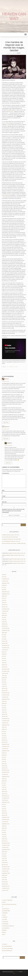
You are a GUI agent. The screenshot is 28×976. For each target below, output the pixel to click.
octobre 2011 (5, 800)
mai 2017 (4, 658)
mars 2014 (4, 737)
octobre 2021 (5, 581)
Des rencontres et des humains (9, 904)
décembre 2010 (5, 817)
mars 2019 (4, 621)
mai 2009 (4, 856)
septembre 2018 (5, 630)
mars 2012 (4, 789)
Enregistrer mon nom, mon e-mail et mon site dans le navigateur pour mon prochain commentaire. (13, 511)
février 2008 (4, 881)
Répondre (5, 422)
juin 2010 (4, 830)
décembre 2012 (5, 770)
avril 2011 (4, 808)
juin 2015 (4, 705)
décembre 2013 (5, 744)
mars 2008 (4, 879)
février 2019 (4, 624)
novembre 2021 (5, 578)
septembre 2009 (6, 849)
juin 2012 (4, 783)
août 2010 (4, 826)
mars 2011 (4, 810)
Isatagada (4, 555)
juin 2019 (4, 617)
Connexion (4, 944)
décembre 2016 (5, 669)
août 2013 (4, 752)
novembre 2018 (5, 628)
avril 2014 (4, 735)
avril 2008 (4, 877)
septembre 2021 (5, 583)
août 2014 (4, 727)
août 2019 (4, 613)
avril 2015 (4, 709)
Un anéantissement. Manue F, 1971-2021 (11, 541)
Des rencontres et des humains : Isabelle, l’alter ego (14, 543)
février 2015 (4, 714)
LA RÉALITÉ (4, 917)
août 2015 (4, 701)
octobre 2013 (5, 748)
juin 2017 (4, 656)
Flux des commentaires (7, 948)
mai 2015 (4, 707)
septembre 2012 (5, 776)
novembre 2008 (5, 868)
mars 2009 (4, 860)
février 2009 (4, 862)
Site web (4, 501)
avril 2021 (4, 589)
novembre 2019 (5, 609)
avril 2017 (4, 660)
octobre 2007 (5, 890)
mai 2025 (4, 574)
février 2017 (4, 664)
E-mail (4, 496)
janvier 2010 (4, 841)
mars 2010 (4, 836)
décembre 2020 (5, 591)
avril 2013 (4, 761)
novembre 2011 (5, 798)
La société (4, 919)
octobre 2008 (5, 871)
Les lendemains (5, 928)
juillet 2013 (4, 755)
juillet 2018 (4, 632)
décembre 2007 (5, 886)
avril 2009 (4, 858)
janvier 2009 (5, 864)
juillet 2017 (4, 654)
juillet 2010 (4, 828)
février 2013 (4, 765)
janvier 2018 (4, 643)
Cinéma (4, 902)
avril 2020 (4, 602)
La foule (16, 366)
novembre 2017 (5, 647)
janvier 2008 (5, 884)
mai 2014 (4, 733)
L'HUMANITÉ (11, 366)
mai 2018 (4, 636)
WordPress (15, 971)
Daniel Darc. (11, 111)
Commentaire (5, 473)
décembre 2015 (5, 692)
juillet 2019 (4, 615)
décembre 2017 (5, 645)
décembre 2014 (5, 718)
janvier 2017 (4, 667)
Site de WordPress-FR (7, 950)
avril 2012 (4, 787)
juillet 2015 (4, 703)
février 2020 (4, 604)
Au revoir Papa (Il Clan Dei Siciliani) (10, 537)
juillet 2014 (4, 729)
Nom (3, 490)
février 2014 (4, 740)
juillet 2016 (4, 677)
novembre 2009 (5, 845)
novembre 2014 (5, 720)
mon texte (6, 123)
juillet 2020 (4, 596)
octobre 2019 (5, 611)
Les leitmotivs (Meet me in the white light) (11, 539)
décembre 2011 (5, 795)
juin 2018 (4, 634)
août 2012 (4, 778)
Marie (5, 379)
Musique (4, 932)
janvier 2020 (4, 606)
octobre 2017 (5, 649)
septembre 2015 (5, 699)
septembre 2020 (6, 593)
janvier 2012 (4, 793)
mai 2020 (4, 600)
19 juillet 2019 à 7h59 (8, 445)
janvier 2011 (4, 815)
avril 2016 (4, 684)
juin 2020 (4, 598)
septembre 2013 (5, 750)
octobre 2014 (5, 722)
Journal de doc (5, 908)
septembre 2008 (6, 873)
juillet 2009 (4, 851)
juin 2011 (4, 804)
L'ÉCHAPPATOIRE (6, 910)
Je (7, 366)
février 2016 (4, 688)
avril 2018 (4, 639)
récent (3, 934)
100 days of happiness (7, 900)
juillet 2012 (4, 780)
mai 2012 (4, 785)
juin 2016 (4, 679)
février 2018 (4, 641)
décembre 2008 (5, 866)
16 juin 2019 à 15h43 (5, 381)
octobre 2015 (5, 697)
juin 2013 (4, 757)
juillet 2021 (4, 585)
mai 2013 (4, 759)
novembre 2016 (5, 671)
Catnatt (18, 53)
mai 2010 (4, 832)
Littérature (4, 930)
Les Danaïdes (5, 923)
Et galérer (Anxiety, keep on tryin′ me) (10, 534)
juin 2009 (4, 853)
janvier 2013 (4, 768)
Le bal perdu (5, 921)
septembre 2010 (5, 823)
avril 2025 (4, 576)
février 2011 (4, 813)
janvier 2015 (4, 716)
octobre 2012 (5, 774)
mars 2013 (4, 763)
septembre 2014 (5, 725)
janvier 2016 (4, 690)
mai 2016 (4, 682)
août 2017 (4, 651)
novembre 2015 (5, 694)
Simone (6, 426)
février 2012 (4, 791)
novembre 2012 (5, 772)
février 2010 (4, 838)
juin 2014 (4, 731)
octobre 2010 (5, 821)
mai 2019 (4, 619)
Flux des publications (7, 946)
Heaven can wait (14, 16)
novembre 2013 (5, 746)
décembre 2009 (5, 843)
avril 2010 (4, 834)
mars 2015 (4, 712)
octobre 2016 (5, 673)
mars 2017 (4, 662)
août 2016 (4, 675)
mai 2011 (4, 806)
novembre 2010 (5, 819)
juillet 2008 (4, 875)
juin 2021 (4, 587)
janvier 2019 (4, 626)
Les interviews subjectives (8, 925)
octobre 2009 (5, 847)
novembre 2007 (5, 888)
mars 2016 (4, 686)
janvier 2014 (4, 742)
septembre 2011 (5, 802)
